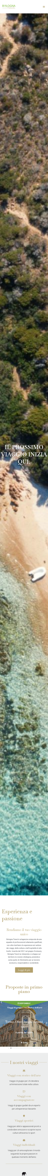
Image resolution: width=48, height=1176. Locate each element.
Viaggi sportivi (24, 1120)
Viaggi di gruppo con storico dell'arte (24, 1010)
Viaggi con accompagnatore (24, 1098)
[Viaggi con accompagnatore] (24, 1091)
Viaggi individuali (24, 1145)
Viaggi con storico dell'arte (24, 1075)
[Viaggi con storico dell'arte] (24, 1071)
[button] (44, 6)
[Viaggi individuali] (24, 1140)
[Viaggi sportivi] (24, 1116)
